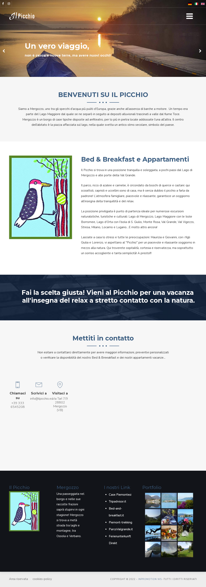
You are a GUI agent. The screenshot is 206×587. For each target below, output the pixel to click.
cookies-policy (42, 579)
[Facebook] (3, 4)
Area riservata (18, 579)
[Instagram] (9, 4)
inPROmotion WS (150, 579)
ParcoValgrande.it (121, 529)
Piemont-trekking (120, 522)
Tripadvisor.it (117, 501)
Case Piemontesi (120, 495)
